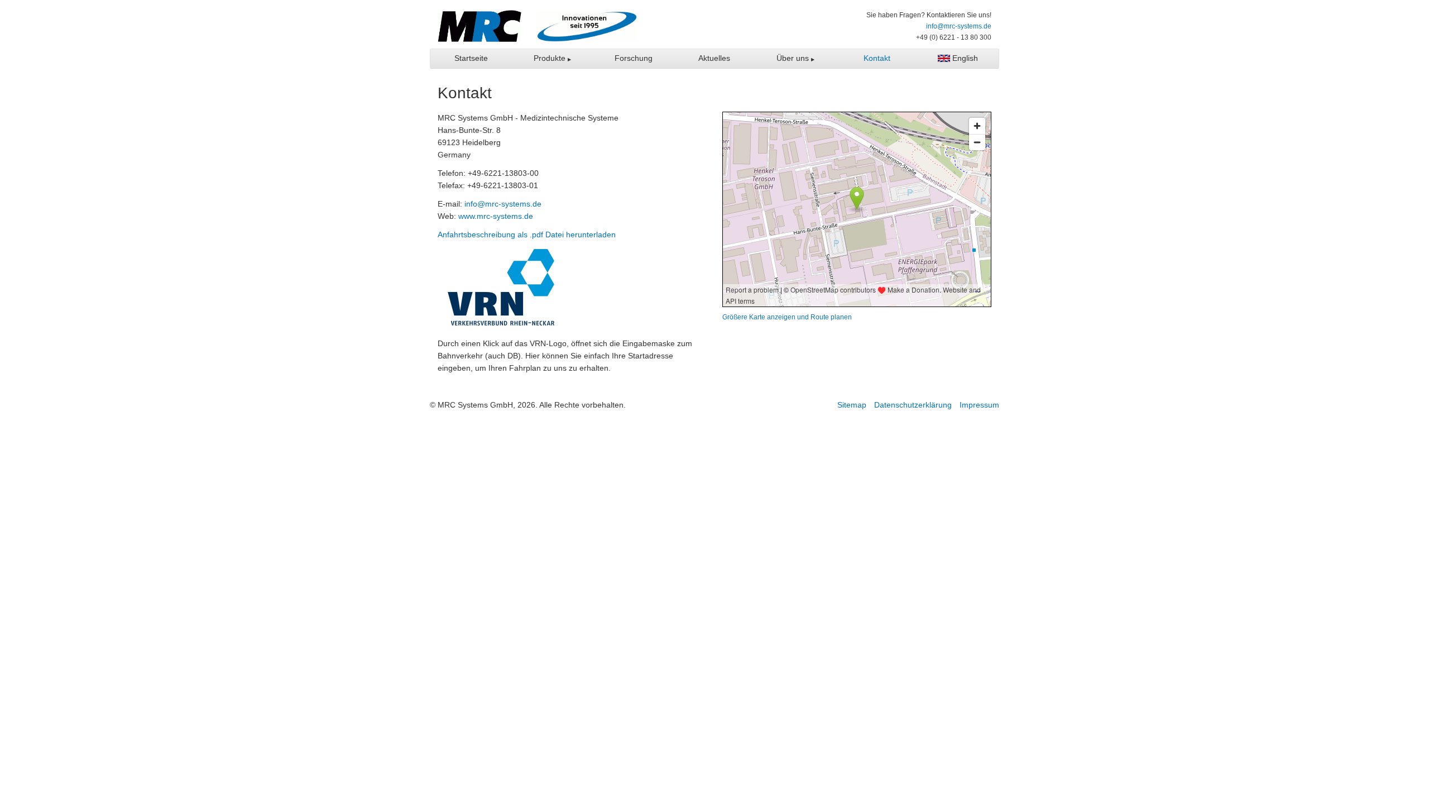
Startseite (471, 58)
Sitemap (851, 404)
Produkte (551, 58)
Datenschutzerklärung (913, 404)
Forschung (634, 58)
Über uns (793, 58)
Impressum (979, 404)
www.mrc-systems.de (495, 216)
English (964, 58)
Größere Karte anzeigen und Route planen (787, 316)
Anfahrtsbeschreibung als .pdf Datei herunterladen (527, 234)
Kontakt (877, 58)
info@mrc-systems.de (958, 26)
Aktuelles (714, 58)
